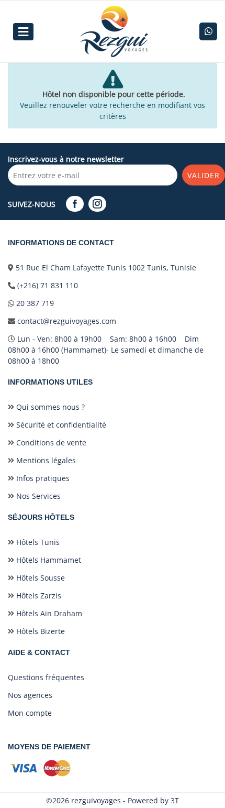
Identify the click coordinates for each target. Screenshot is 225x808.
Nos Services (37, 496)
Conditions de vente (50, 442)
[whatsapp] (208, 31)
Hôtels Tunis (37, 542)
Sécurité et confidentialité (60, 425)
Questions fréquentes (46, 677)
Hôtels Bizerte (39, 631)
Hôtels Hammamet (47, 560)
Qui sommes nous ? (49, 407)
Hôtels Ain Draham (48, 613)
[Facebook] (76, 204)
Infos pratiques (42, 478)
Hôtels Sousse (39, 578)
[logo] (114, 31)
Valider (203, 175)
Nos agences (30, 695)
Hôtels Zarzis (37, 595)
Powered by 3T (153, 800)
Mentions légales (45, 460)
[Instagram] (98, 204)
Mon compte (30, 713)
